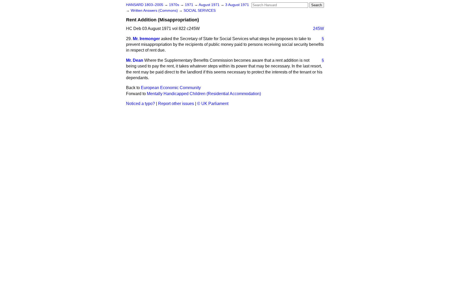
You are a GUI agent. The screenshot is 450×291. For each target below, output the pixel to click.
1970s (174, 5)
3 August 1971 (237, 5)
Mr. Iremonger (146, 38)
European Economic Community (171, 87)
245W (318, 28)
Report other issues (176, 103)
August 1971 (210, 5)
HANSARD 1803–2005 (144, 5)
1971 (189, 5)
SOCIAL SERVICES (200, 11)
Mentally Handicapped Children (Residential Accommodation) (204, 93)
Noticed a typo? (140, 103)
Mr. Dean (134, 60)
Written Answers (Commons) (155, 11)
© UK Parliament (212, 103)
